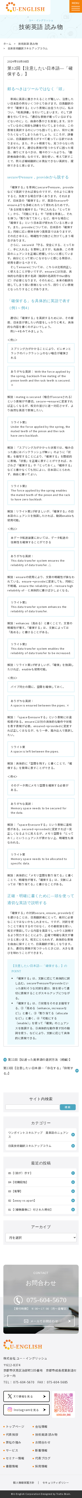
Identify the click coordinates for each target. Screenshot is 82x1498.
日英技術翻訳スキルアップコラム (28, 48)
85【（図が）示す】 (20, 1173)
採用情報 (41, 1466)
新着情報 (41, 1450)
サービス (12, 1450)
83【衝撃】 (15, 1191)
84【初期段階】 (18, 1182)
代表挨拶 (12, 1434)
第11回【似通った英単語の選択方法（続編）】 (40, 1059)
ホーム (7, 44)
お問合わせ (43, 1442)
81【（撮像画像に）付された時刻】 (30, 1209)
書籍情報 (12, 1466)
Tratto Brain (63, 1493)
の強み (13, 1442)
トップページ (15, 1426)
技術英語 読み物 (28, 44)
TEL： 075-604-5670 (18, 1382)
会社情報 (41, 1426)
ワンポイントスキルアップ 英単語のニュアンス (38, 1134)
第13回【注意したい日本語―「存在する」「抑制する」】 (38, 1070)
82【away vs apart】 (22, 1200)
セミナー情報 (15, 1458)
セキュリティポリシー (55, 1482)
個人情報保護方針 (23, 1482)
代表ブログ (43, 1458)
